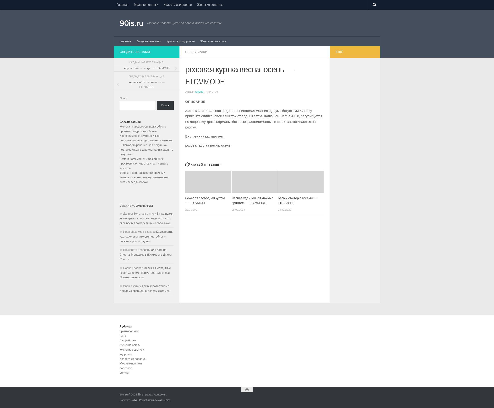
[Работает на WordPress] (135, 400)
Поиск (124, 98)
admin (199, 92)
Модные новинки (146, 5)
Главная (123, 5)
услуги (124, 372)
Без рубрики (196, 52)
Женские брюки (130, 345)
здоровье (126, 354)
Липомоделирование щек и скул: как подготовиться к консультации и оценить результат (146, 149)
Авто (123, 335)
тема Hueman (162, 400)
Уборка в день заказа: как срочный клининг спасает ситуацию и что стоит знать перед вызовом (145, 177)
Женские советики (210, 5)
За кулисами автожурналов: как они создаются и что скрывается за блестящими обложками (146, 218)
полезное (126, 368)
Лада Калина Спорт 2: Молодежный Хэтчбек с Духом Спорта (146, 254)
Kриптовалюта (129, 331)
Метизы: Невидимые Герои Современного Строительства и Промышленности (145, 272)
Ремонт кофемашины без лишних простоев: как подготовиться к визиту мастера (144, 163)
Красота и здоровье (178, 5)
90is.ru (131, 23)
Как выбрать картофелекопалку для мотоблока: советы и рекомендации (146, 236)
